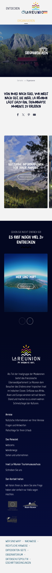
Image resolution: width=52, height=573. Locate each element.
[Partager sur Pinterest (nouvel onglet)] (28, 115)
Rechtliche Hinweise (17, 545)
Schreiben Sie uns (14, 469)
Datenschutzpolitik (17, 559)
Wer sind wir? (13, 541)
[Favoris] (33, 12)
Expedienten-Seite (16, 550)
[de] (45, 12)
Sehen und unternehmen (17, 455)
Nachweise (30, 541)
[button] (39, 12)
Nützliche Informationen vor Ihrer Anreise (25, 420)
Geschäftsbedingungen (18, 562)
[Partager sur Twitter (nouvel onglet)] (23, 115)
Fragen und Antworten (16, 425)
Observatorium (14, 554)
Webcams (10, 445)
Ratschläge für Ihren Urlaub (18, 430)
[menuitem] (12, 8)
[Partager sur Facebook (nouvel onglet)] (17, 115)
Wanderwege (11, 450)
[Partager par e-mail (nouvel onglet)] (34, 115)
